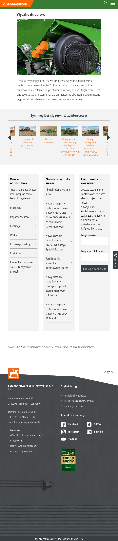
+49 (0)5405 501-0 (26, 411)
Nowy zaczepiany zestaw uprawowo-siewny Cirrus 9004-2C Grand (57, 311)
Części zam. (16, 253)
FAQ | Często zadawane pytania (79, 400)
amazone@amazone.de (28, 422)
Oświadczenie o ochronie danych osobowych (26, 438)
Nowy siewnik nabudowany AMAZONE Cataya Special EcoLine (56, 242)
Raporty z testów (19, 216)
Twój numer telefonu (92, 250)
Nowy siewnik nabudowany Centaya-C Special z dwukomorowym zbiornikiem (57, 286)
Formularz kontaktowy (74, 395)
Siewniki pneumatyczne (83, 346)
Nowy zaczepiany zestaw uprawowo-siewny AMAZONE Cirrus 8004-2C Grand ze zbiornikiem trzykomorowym (58, 215)
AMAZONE (13, 346)
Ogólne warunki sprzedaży (23, 445)
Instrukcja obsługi (20, 244)
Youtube (72, 438)
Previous (9, 137)
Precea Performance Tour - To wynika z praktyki (21, 267)
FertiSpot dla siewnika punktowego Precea (57, 263)
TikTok (97, 424)
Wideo (14, 234)
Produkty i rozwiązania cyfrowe (36, 346)
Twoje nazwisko (89, 235)
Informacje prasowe (73, 405)
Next (108, 137)
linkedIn (98, 431)
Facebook (73, 424)
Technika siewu (61, 346)
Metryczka (15, 430)
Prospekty (15, 207)
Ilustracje (15, 225)
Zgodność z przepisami (21, 450)
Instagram (73, 431)
